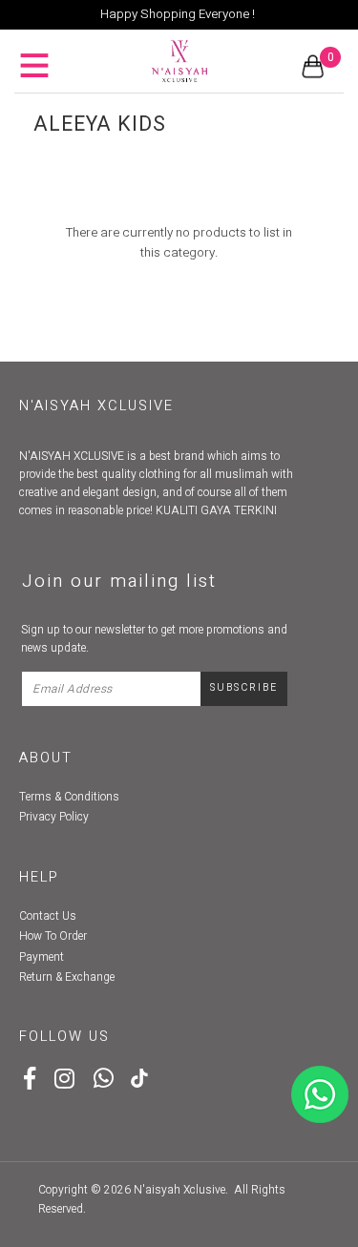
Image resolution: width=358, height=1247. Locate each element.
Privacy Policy (54, 816)
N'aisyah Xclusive (179, 1189)
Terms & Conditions (69, 796)
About (46, 758)
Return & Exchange (67, 977)
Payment (41, 957)
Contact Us (47, 916)
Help (39, 877)
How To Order (53, 936)
